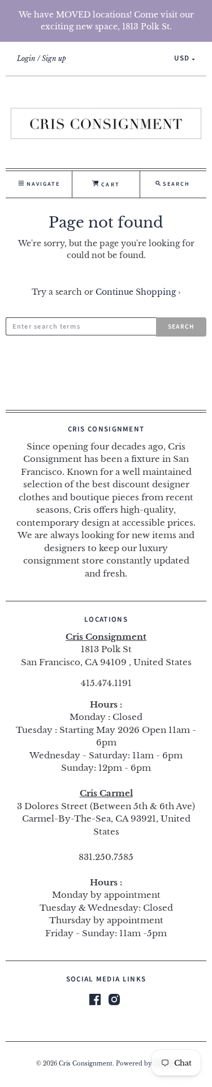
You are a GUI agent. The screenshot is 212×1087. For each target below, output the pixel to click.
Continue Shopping (138, 292)
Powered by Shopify (146, 1063)
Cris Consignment (86, 1063)
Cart (109, 185)
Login (26, 58)
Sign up (54, 58)
